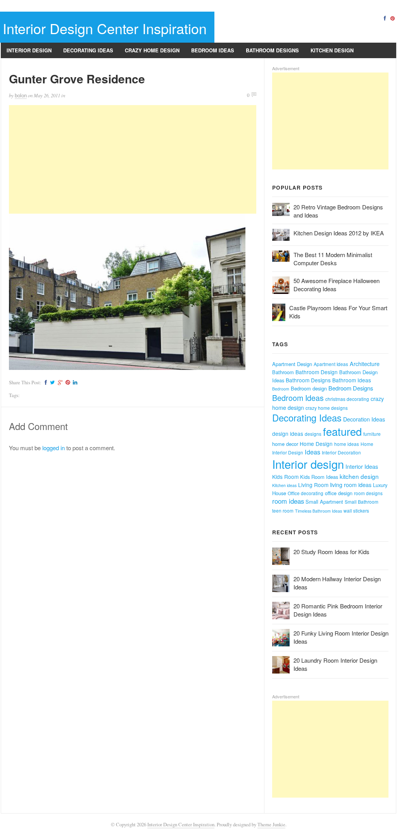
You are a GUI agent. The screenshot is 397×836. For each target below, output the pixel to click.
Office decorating (305, 493)
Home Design (316, 443)
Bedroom (280, 389)
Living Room (313, 485)
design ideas (287, 433)
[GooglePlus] (59, 382)
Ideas (312, 451)
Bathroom (283, 372)
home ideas (346, 443)
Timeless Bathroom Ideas (318, 511)
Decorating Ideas (88, 50)
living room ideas (350, 485)
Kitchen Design (332, 50)
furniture (372, 433)
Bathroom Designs (272, 50)
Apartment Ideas (331, 364)
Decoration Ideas (364, 419)
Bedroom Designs (350, 388)
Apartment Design (292, 364)
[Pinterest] (392, 18)
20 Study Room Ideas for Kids (331, 552)
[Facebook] (384, 18)
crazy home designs (327, 407)
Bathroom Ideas (351, 380)
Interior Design (29, 50)
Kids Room (285, 476)
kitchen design (359, 476)
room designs (368, 493)
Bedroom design (309, 388)
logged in (53, 448)
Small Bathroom (361, 501)
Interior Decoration (341, 452)
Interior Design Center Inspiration (105, 28)
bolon (21, 95)
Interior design (308, 464)
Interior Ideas (361, 466)
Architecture (365, 364)
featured (342, 431)
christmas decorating (347, 399)
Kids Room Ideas (319, 476)
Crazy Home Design (152, 50)
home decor (285, 443)
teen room (282, 510)
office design (338, 493)
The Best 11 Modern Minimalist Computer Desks (332, 258)
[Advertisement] (132, 159)
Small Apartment (324, 501)
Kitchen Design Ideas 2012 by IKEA (338, 233)
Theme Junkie (271, 824)
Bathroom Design (316, 372)
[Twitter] (51, 382)
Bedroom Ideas (212, 50)
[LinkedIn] (74, 382)
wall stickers (356, 510)
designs (313, 433)
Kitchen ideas (284, 485)
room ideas (288, 501)
